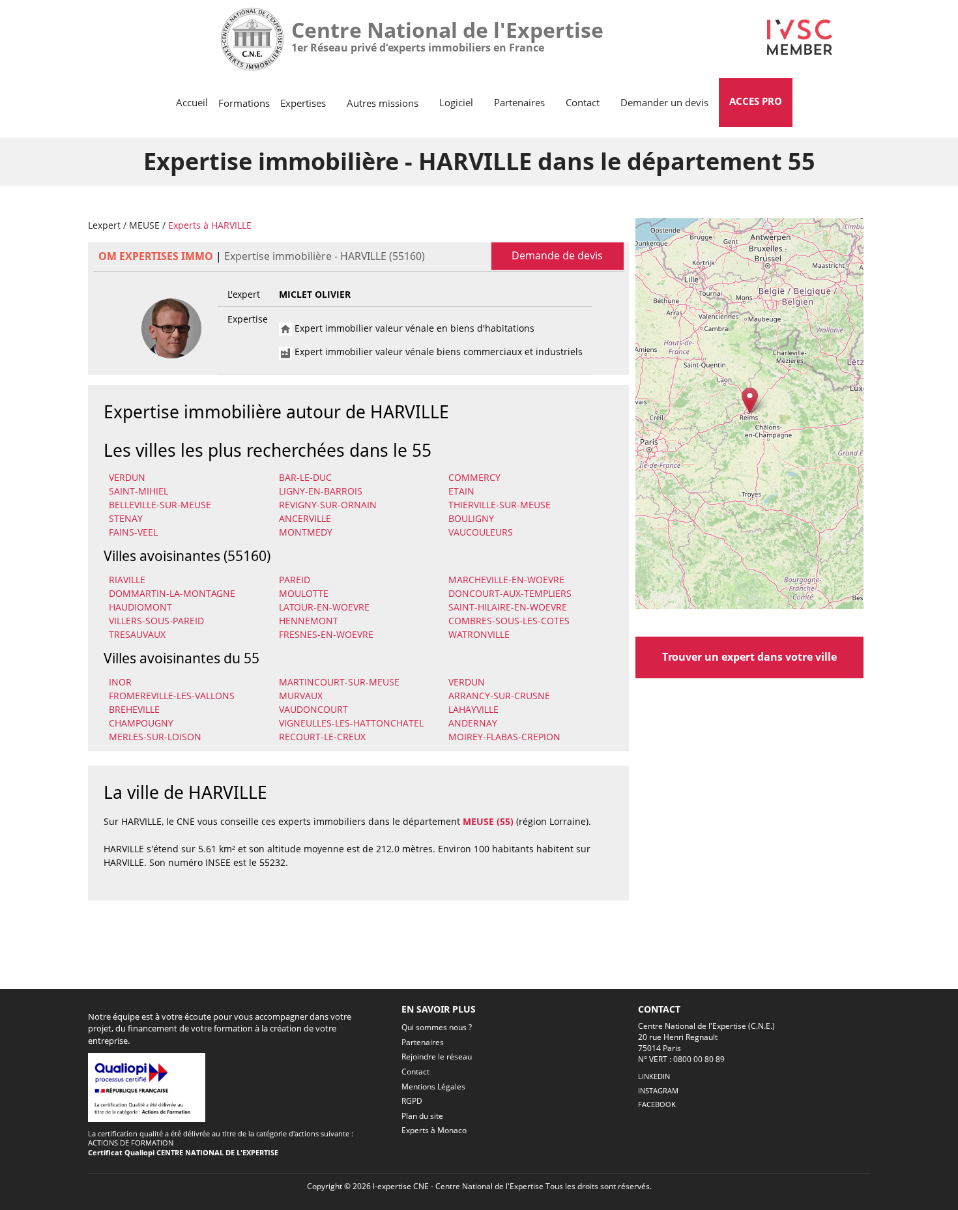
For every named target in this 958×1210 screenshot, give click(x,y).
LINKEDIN (654, 1076)
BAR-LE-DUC (305, 477)
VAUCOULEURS (480, 532)
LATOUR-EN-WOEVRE (324, 607)
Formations (244, 102)
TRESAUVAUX (137, 634)
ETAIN (461, 491)
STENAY (126, 518)
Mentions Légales (433, 1086)
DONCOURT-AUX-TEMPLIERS (510, 593)
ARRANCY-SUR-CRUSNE (499, 695)
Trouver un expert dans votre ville (749, 657)
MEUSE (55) (488, 821)
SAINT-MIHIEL (138, 491)
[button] (750, 400)
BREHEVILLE (134, 709)
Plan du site (422, 1115)
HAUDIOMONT (140, 607)
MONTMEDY (305, 532)
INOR (120, 682)
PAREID (294, 579)
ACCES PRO (755, 101)
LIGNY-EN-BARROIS (320, 491)
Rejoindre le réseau (436, 1056)
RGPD (411, 1100)
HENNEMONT (308, 620)
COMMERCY (474, 477)
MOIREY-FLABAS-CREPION (504, 736)
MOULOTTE (303, 593)
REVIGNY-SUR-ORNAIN (328, 504)
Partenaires (519, 102)
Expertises (303, 102)
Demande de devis (557, 255)
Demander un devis (664, 102)
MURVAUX (301, 695)
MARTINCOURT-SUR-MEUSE (339, 682)
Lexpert (104, 225)
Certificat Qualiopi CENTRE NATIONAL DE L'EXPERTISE (183, 1152)
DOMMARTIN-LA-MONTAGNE (172, 593)
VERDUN (127, 477)
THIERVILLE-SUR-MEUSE (499, 504)
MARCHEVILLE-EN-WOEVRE (506, 579)
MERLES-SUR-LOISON (155, 736)
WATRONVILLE (479, 634)
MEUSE (144, 225)
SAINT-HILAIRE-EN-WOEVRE (507, 607)
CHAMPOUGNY (141, 723)
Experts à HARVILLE (210, 225)
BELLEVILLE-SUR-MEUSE (160, 504)
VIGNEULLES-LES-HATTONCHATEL (351, 723)
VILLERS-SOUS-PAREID (156, 620)
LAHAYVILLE (473, 709)
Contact (583, 102)
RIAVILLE (127, 579)
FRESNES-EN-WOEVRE (326, 634)
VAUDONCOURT (313, 709)
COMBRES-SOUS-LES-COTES (509, 620)
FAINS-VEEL (133, 532)
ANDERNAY (472, 723)
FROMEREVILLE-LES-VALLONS (172, 695)
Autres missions (382, 102)
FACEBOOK (657, 1104)
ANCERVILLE (305, 518)
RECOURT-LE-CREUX (322, 736)
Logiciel (456, 102)
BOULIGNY (471, 518)
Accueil (192, 102)
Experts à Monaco (434, 1130)
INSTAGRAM (658, 1090)
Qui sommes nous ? (436, 1027)
